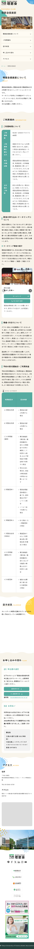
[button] (30, 290)
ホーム (3, 66)
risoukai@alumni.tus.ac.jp (18, 697)
